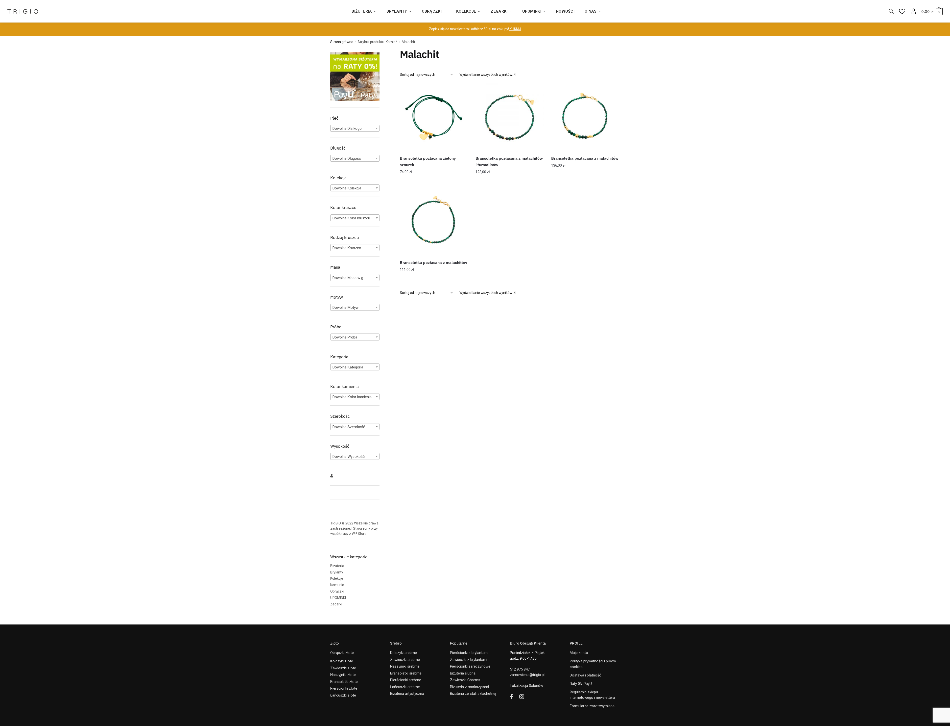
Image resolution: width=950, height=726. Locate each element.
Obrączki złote (342, 652)
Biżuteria (337, 566)
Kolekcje (336, 578)
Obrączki (337, 591)
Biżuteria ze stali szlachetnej (473, 693)
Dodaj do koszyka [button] (433, 182)
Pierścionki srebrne (405, 680)
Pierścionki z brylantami (469, 652)
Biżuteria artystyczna (407, 693)
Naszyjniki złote (343, 675)
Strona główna (341, 42)
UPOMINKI (338, 598)
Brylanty (336, 572)
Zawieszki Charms (465, 680)
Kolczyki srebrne (403, 652)
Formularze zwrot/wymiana (592, 706)
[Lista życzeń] (460, 91)
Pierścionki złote (343, 688)
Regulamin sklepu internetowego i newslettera (592, 695)
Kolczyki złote (341, 661)
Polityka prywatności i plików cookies (593, 664)
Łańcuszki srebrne (405, 687)
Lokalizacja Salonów (526, 685)
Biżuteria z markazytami (469, 687)
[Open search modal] (893, 11)
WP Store (359, 534)
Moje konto (579, 652)
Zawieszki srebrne (405, 659)
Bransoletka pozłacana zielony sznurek (428, 161)
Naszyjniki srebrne (405, 666)
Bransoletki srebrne (406, 673)
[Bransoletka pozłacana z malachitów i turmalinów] (509, 117)
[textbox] (355, 128)
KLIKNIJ (515, 29)
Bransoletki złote (344, 681)
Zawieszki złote (343, 668)
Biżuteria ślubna (462, 673)
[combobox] (355, 128)
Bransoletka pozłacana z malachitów (584, 158)
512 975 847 (520, 669)
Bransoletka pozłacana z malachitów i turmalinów (509, 161)
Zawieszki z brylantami (468, 659)
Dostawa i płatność (585, 675)
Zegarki (336, 604)
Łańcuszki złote (343, 695)
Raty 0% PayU (581, 683)
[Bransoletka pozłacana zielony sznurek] (434, 117)
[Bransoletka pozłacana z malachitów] (585, 117)
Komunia (337, 585)
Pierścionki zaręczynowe (470, 666)
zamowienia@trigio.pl (527, 675)
